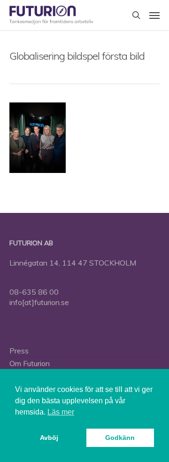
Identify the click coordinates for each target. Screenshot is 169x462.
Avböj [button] (49, 437)
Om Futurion (29, 363)
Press (19, 350)
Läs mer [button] (60, 412)
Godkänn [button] (120, 437)
